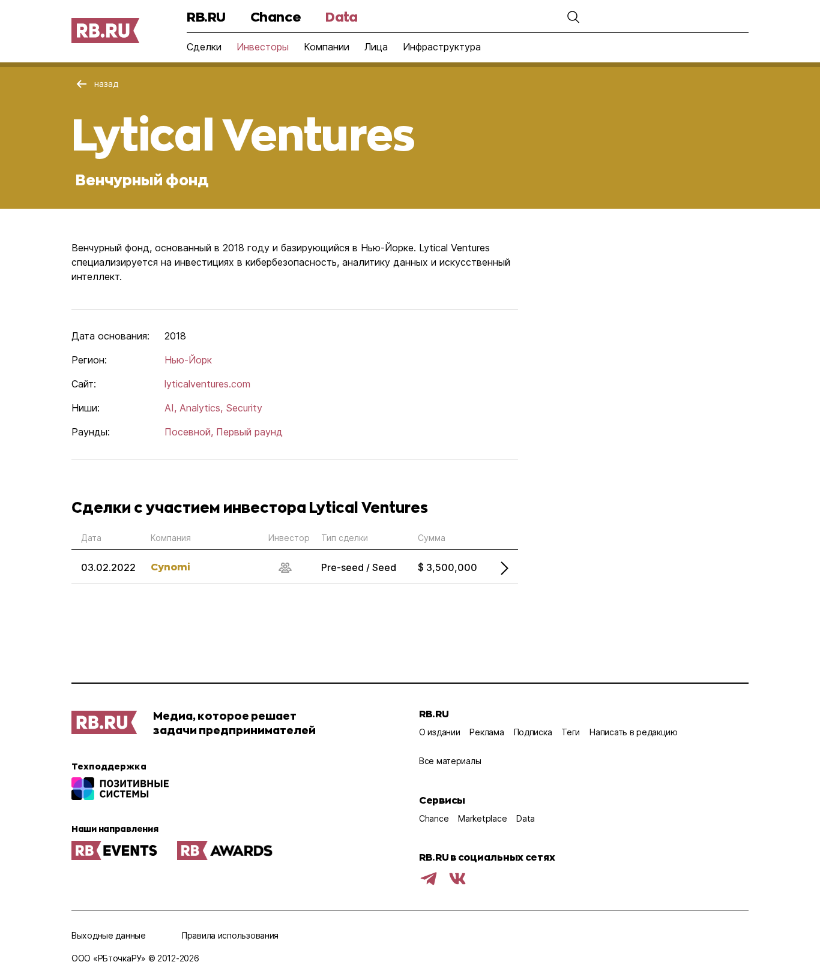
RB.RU (206, 16)
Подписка (533, 732)
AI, (170, 408)
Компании (326, 47)
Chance (275, 16)
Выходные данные (108, 935)
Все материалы (450, 761)
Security (244, 408)
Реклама (486, 732)
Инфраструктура (442, 47)
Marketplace (482, 818)
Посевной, (188, 432)
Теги (570, 732)
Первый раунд (249, 432)
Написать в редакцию (633, 732)
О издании (439, 732)
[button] (573, 16)
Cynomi (170, 566)
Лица (376, 47)
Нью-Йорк (188, 360)
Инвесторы (263, 47)
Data (341, 16)
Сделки (204, 47)
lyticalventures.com (207, 384)
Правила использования (230, 935)
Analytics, (201, 408)
